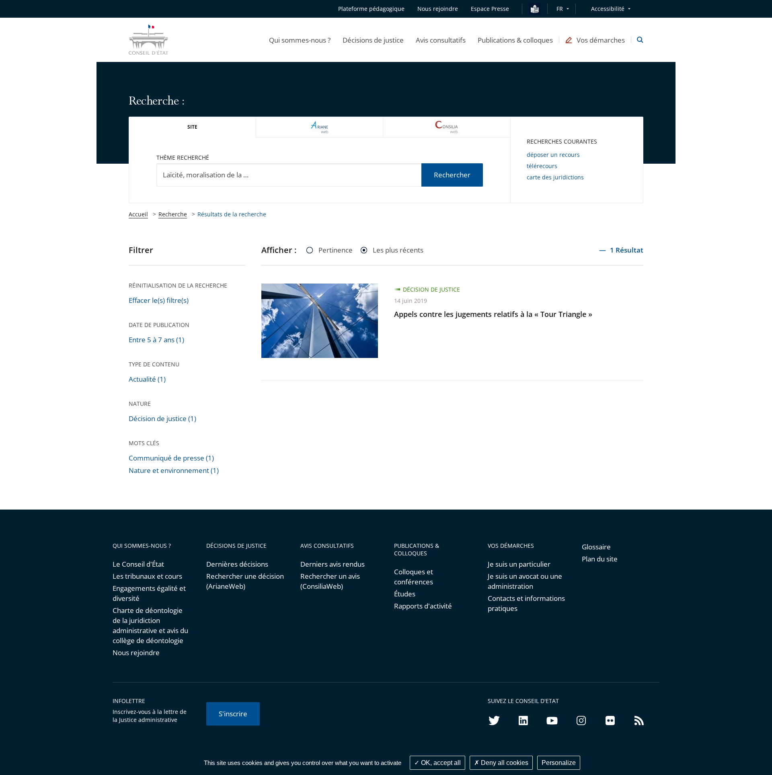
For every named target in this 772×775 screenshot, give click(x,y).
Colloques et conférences (413, 576)
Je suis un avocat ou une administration (525, 581)
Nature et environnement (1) (174, 470)
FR (559, 8)
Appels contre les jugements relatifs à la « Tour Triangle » (493, 314)
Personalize (559, 762)
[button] (300, 40)
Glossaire (596, 546)
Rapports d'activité (423, 606)
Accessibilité (607, 8)
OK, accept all (440, 762)
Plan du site (600, 558)
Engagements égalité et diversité (149, 593)
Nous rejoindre (136, 652)
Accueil (138, 214)
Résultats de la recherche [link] (231, 214)
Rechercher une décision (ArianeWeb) (245, 581)
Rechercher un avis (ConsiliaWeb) (330, 581)
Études (404, 593)
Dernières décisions (237, 564)
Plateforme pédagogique (371, 8)
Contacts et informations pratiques (526, 603)
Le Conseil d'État (138, 564)
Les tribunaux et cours (147, 576)
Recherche (172, 214)
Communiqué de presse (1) (171, 458)
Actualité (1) (147, 379)
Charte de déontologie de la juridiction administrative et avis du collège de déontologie (150, 625)
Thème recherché (182, 157)
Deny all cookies (503, 762)
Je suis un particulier (519, 564)
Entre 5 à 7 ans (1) (156, 339)
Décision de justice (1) (162, 418)
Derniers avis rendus (332, 564)
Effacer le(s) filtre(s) (159, 300)
